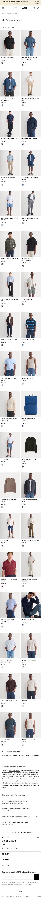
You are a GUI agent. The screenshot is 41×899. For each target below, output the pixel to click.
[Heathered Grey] (23, 223)
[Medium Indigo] (2, 105)
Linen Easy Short (28, 299)
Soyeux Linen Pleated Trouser (29, 580)
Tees (15, 756)
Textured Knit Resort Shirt (29, 661)
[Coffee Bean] (2, 706)
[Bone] (23, 744)
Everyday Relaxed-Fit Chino (8, 178)
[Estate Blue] (23, 426)
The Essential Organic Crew (9, 379)
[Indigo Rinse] (2, 345)
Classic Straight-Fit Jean (10, 139)
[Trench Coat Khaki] (23, 105)
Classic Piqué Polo (7, 58)
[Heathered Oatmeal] (23, 383)
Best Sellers (6, 756)
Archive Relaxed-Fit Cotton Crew (29, 259)
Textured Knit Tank (28, 739)
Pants (21, 756)
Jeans (27, 756)
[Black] (2, 63)
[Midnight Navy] (23, 65)
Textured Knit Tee (28, 701)
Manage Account (9, 841)
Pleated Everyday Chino (30, 540)
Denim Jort (5, 459)
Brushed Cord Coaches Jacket (30, 501)
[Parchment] (2, 426)
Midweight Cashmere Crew (29, 460)
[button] (38, 8)
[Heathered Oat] (23, 667)
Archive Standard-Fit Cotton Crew (29, 59)
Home (3, 13)
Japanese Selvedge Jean (9, 340)
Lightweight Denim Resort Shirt (7, 99)
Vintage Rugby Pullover (9, 259)
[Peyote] (23, 586)
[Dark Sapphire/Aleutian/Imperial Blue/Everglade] (23, 345)
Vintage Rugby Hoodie (29, 139)
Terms (30, 884)
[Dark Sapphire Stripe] (23, 144)
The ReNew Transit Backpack (28, 420)
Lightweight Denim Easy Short (30, 178)
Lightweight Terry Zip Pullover (9, 420)
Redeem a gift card (10, 848)
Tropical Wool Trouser (30, 218)
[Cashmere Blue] (2, 385)
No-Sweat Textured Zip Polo (9, 580)
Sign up (5, 845)
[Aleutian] (2, 626)
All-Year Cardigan (28, 620)
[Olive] (23, 545)
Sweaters (35, 756)
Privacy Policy (20, 884)
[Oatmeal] (2, 507)
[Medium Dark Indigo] (2, 545)
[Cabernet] (2, 586)
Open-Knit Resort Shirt (9, 701)
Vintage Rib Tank (27, 378)
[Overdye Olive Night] (2, 264)
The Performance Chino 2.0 (30, 99)
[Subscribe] (36, 877)
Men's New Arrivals (12, 13)
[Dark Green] (23, 466)
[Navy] (23, 625)
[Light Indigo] (2, 225)
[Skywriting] (2, 667)
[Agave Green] (23, 304)
